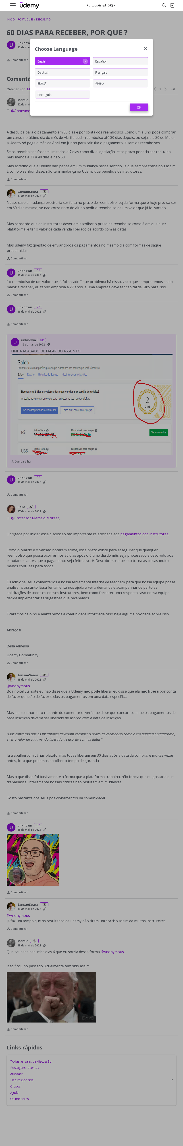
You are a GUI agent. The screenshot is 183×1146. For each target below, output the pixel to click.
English (42, 61)
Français (101, 72)
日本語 (42, 83)
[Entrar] (172, 5)
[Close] (145, 49)
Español (100, 61)
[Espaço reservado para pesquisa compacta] (164, 5)
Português (44, 94)
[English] (29, 5)
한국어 (99, 83)
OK (139, 107)
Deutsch (43, 72)
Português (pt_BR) (100, 5)
